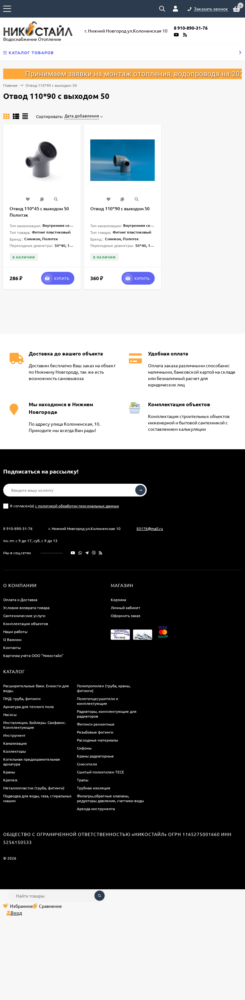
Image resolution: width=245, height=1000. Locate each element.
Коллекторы (14, 751)
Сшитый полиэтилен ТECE (100, 771)
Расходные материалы (97, 740)
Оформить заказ (125, 615)
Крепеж (10, 779)
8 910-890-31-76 (18, 528)
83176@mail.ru (150, 528)
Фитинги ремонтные (96, 724)
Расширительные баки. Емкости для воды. (36, 688)
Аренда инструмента (96, 808)
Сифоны (84, 747)
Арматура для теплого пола (28, 706)
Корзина (118, 599)
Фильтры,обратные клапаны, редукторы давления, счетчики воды (110, 798)
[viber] (94, 552)
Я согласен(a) (64, 505)
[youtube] (73, 552)
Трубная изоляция (93, 787)
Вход (16, 913)
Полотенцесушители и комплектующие (97, 701)
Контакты (12, 647)
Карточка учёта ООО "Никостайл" (33, 655)
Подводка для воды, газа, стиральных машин (37, 798)
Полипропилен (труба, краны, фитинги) (103, 688)
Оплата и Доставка (20, 599)
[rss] (100, 552)
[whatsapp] (80, 552)
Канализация (15, 743)
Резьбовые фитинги (95, 732)
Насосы (10, 714)
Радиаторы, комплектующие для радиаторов (107, 714)
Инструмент (14, 735)
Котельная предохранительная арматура (31, 761)
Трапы (82, 779)
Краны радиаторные (95, 755)
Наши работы (15, 631)
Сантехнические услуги (24, 615)
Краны (9, 771)
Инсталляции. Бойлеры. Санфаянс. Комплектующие (34, 725)
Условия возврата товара (26, 607)
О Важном (12, 639)
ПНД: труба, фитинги (22, 698)
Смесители (87, 763)
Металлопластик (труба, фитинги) (33, 787)
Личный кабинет (125, 607)
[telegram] (87, 552)
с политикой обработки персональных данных (77, 505)
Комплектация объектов (25, 623)
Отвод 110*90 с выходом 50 (120, 208)
